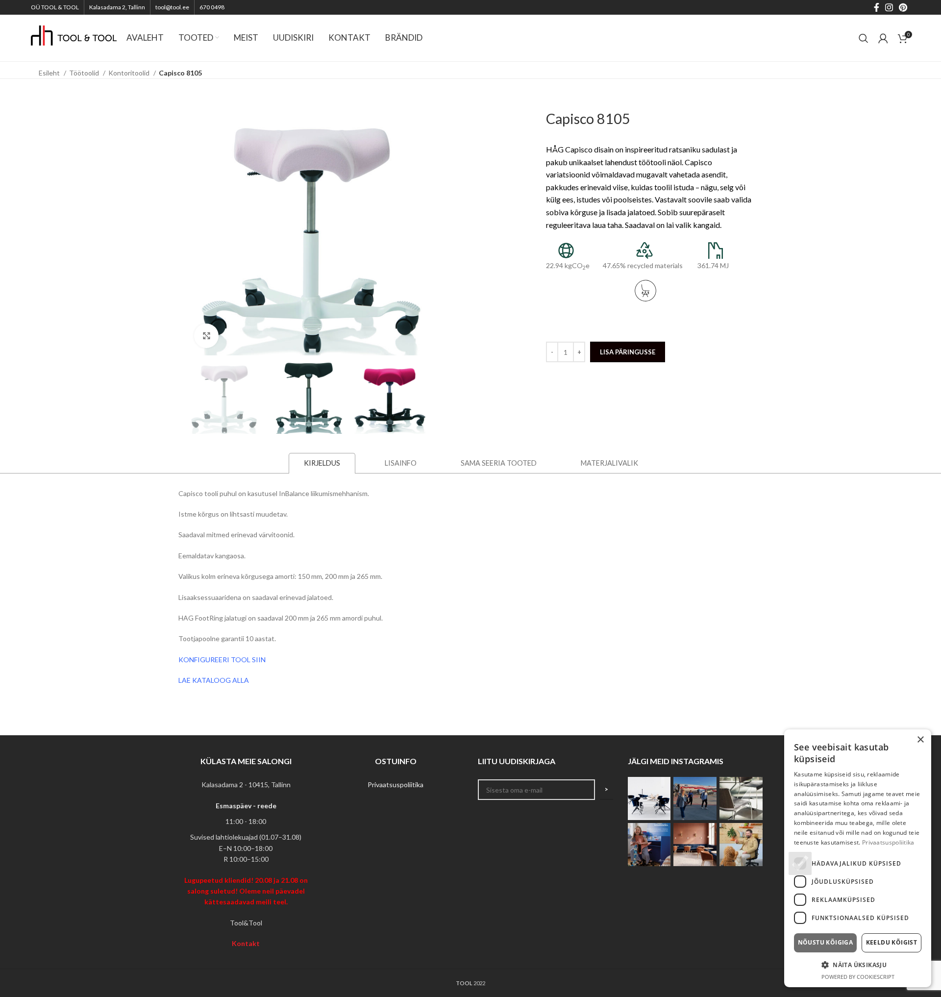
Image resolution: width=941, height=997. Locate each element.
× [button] (920, 740)
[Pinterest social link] (903, 7)
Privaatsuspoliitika (395, 784)
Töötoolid (84, 73)
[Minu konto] (883, 38)
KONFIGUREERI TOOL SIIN (222, 659)
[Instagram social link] (889, 7)
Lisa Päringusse (627, 352)
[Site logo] (74, 37)
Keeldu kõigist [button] (891, 942)
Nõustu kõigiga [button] (825, 942)
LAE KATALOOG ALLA (213, 680)
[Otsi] (863, 38)
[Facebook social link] (876, 7)
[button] (857, 965)
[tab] (322, 463)
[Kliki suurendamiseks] (206, 336)
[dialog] (857, 858)
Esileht (50, 73)
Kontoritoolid (129, 73)
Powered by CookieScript (857, 976)
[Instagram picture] (649, 798)
